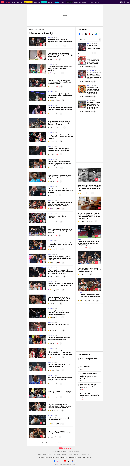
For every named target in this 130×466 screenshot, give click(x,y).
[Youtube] (89, 34)
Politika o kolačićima (72, 457)
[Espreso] (44, 454)
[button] (58, 46)
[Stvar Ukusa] (90, 454)
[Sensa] (76, 454)
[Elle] (49, 454)
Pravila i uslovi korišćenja (61, 457)
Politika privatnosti (86, 457)
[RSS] (99, 34)
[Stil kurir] (54, 454)
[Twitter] (86, 34)
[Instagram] (82, 34)
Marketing (41, 457)
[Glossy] (58, 454)
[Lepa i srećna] (64, 454)
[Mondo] (5, 2)
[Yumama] (83, 454)
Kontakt (52, 457)
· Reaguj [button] (53, 73)
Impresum (47, 457)
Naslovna (31, 29)
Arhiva (59, 442)
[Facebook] (79, 34)
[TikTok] (92, 34)
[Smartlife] (70, 454)
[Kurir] (39, 454)
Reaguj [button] (51, 45)
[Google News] (96, 34)
